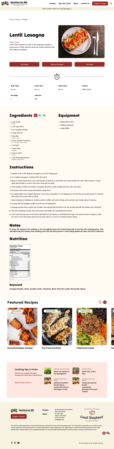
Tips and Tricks (64, 3)
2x (40, 115)
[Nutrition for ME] (14, 3)
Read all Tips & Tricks (23, 383)
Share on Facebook (57, 64)
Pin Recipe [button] (89, 64)
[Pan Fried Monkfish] (57, 328)
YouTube (18, 443)
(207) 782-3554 (59, 417)
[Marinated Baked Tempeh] (22, 328)
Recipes (53, 3)
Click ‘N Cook (14, 42)
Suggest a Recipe (100, 3)
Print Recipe (24, 64)
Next (105, 302)
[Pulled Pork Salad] (92, 328)
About (75, 3)
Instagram (15, 443)
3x (44, 115)
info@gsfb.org (59, 419)
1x (35, 115)
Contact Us (85, 3)
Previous (100, 302)
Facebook (12, 443)
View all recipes (65, 8)
